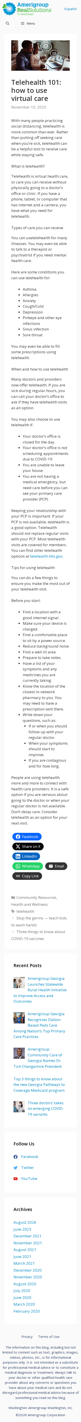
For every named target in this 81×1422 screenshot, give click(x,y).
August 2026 (25, 1222)
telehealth (25, 911)
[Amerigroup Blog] (28, 8)
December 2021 (28, 1236)
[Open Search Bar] (7, 23)
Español (70, 8)
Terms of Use (49, 1336)
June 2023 (22, 1229)
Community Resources (36, 897)
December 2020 (28, 1270)
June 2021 (22, 1256)
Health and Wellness (29, 904)
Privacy (27, 1336)
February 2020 (27, 1311)
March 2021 (24, 1263)
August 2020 (25, 1283)
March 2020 (24, 1304)
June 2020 (22, 1297)
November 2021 (28, 1242)
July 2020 (22, 1290)
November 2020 (28, 1276)
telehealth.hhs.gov (46, 556)
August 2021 (25, 1249)
